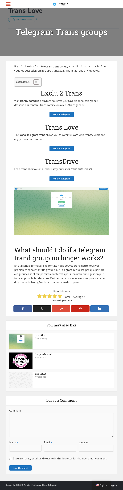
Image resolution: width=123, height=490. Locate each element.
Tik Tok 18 (40, 373)
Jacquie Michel (43, 354)
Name (14, 442)
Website (84, 442)
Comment (15, 410)
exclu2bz (40, 335)
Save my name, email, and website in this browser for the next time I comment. (60, 458)
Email (48, 442)
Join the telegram (61, 114)
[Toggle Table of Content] (34, 82)
